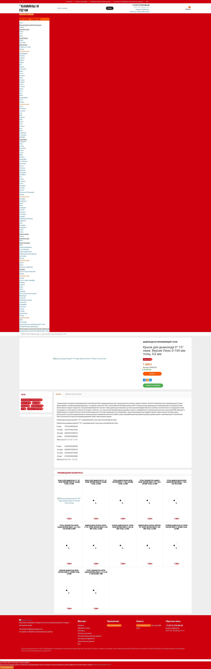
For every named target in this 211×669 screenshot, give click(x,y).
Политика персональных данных (100, 1)
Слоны (21, 309)
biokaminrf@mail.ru (142, 9)
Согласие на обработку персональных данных (128, 1)
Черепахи (22, 302)
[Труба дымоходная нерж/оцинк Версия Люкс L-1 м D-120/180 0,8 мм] (176, 500)
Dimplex (22, 216)
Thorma (22, 168)
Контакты (69, 1)
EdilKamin (22, 221)
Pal (20, 177)
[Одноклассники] (147, 380)
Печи (21, 100)
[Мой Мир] (150, 380)
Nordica (22, 157)
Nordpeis (22, 186)
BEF (20, 64)
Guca (21, 106)
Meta (21, 36)
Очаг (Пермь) (24, 249)
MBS (21, 155)
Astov (21, 31)
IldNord (21, 60)
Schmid (22, 86)
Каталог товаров (26, 14)
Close (21, 23)
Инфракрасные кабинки (27, 254)
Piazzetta (22, 69)
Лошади (22, 291)
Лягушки (22, 298)
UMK (20, 320)
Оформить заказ (84, 628)
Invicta (21, 146)
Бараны (22, 285)
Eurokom (22, 181)
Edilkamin (22, 142)
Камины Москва (26, 334)
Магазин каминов (114, 625)
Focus (21, 73)
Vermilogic (23, 322)
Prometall (22, 135)
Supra (21, 166)
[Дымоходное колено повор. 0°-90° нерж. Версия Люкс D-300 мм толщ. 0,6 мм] (96, 545)
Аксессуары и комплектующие (31, 400)
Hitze (21, 78)
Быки (21, 287)
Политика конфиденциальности (31, 629)
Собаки (22, 311)
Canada (22, 188)
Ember (21, 179)
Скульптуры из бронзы (27, 271)
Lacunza (22, 111)
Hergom (22, 75)
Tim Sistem (23, 161)
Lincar (21, 153)
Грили (21, 263)
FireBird (22, 56)
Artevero (22, 212)
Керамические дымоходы (28, 326)
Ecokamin (22, 133)
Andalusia (22, 227)
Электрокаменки (25, 247)
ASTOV (21, 210)
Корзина (81, 625)
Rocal (21, 89)
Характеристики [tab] (73, 394)
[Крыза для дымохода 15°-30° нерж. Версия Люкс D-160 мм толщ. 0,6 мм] (69, 500)
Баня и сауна (26, 403)
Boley (21, 71)
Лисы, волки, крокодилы (28, 293)
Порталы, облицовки (26, 192)
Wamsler (22, 170)
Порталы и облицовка (35, 408)
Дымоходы (23, 313)
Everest (22, 80)
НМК (21, 120)
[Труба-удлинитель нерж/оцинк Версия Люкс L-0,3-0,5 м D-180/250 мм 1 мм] (96, 590)
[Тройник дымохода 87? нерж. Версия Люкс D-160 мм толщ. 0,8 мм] (176, 545)
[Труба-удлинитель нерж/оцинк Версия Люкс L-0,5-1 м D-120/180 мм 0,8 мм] (69, 545)
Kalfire (21, 62)
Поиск (110, 8)
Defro (21, 84)
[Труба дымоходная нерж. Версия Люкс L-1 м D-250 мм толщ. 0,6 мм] (122, 500)
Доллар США (156, 625)
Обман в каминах (153, 385)
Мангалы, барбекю (26, 267)
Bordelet (22, 199)
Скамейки (22, 304)
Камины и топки (25, 47)
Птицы (21, 278)
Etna (20, 34)
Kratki (21, 40)
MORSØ (22, 137)
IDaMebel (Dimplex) (26, 219)
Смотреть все (24, 51)
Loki (20, 113)
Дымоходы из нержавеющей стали (32, 324)
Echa (21, 91)
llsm (147, 1)
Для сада (22, 256)
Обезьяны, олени (25, 300)
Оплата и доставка (81, 1)
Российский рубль (143, 625)
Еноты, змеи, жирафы (27, 280)
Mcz (20, 93)
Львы (21, 289)
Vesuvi (21, 190)
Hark (20, 144)
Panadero (22, 109)
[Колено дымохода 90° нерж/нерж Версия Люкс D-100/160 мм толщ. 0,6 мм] (122, 545)
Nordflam (22, 175)
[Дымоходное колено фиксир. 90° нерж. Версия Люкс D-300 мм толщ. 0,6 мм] (149, 545)
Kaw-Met (22, 42)
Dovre (21, 183)
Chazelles (22, 214)
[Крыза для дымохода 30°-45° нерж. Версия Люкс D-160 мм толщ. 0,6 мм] (96, 500)
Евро (138, 628)
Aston (21, 122)
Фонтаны (22, 307)
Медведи (22, 296)
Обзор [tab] (59, 394)
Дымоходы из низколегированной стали (34, 331)
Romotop (22, 164)
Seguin (21, 67)
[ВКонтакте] (144, 380)
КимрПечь (23, 201)
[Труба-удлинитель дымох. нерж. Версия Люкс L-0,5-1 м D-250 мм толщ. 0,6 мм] (149, 500)
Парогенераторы (25, 252)
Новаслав (22, 159)
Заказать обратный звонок (139, 12)
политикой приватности (102, 665)
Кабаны (22, 282)
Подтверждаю (7, 667)
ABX (20, 115)
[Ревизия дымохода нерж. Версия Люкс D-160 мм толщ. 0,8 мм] (69, 590)
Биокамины (23, 53)
